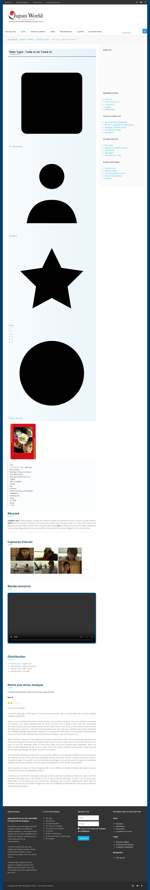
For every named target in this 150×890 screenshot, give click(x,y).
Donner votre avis (15, 418)
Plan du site (120, 858)
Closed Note (109, 150)
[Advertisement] (99, 12)
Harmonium (109, 132)
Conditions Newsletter (124, 847)
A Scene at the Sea (112, 102)
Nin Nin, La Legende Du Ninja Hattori (119, 125)
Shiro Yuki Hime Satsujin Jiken (116, 122)
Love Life (108, 99)
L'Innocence (109, 104)
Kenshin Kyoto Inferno (113, 176)
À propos (119, 824)
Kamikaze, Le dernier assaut (115, 127)
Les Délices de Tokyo (113, 130)
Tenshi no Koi (110, 168)
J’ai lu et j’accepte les (92, 829)
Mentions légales (122, 842)
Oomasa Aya (15, 663)
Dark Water (109, 153)
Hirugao (108, 107)
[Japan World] (26, 17)
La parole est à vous (124, 831)
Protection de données (125, 844)
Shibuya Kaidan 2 (111, 171)
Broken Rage (110, 109)
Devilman (108, 178)
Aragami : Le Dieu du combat (116, 148)
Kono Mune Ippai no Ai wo (115, 173)
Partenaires (120, 826)
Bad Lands (109, 145)
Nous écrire (120, 829)
